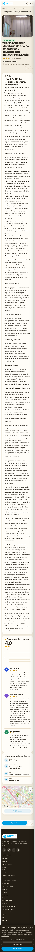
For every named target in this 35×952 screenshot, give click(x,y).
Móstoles (5, 895)
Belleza (4, 861)
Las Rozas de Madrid (8, 906)
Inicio (3, 9)
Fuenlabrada (6, 883)
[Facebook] (4, 850)
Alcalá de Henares (8, 886)
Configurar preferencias (17, 940)
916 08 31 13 (13, 761)
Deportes (5, 858)
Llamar (16, 823)
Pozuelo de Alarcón (8, 912)
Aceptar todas (17, 949)
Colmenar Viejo (7, 900)
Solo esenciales (17, 944)
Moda (4, 867)
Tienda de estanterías (20, 9)
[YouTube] (18, 850)
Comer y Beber (7, 864)
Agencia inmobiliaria (8, 875)
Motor (4, 870)
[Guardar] (26, 68)
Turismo (4, 873)
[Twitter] (9, 850)
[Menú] (31, 3)
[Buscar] (26, 3)
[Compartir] (30, 68)
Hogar (10, 9)
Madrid (4, 903)
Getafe (4, 892)
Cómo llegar (19, 811)
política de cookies (22, 934)
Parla (4, 917)
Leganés (4, 898)
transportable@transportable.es (19, 774)
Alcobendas (6, 915)
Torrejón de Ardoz (8, 909)
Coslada (4, 920)
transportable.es (14, 780)
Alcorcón (5, 889)
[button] (17, 26)
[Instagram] (13, 850)
